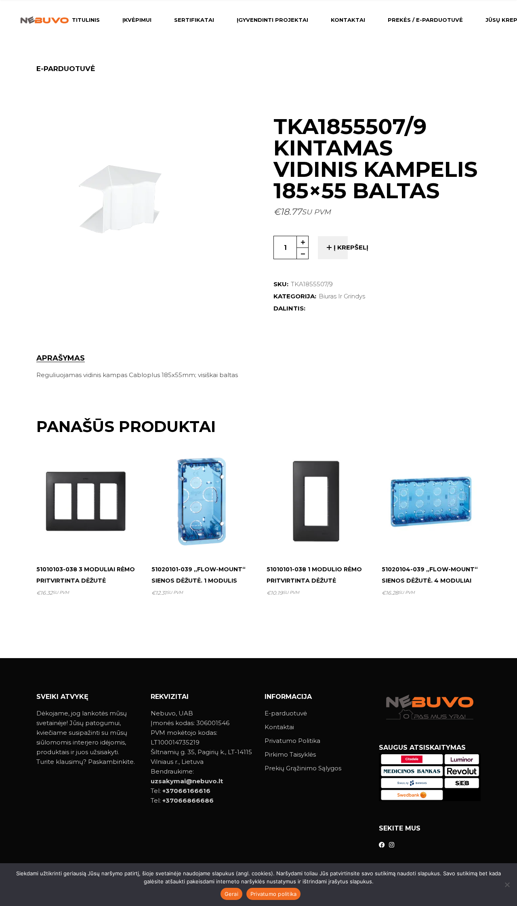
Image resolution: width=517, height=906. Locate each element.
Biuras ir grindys (342, 296)
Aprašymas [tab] (60, 358)
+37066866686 (188, 800)
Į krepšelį (351, 247)
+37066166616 (186, 791)
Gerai (231, 894)
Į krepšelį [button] (89, 539)
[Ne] (507, 885)
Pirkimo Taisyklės (290, 754)
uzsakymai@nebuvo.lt (187, 781)
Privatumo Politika (292, 741)
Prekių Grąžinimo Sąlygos (303, 768)
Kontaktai (279, 727)
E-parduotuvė (286, 713)
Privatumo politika (273, 894)
